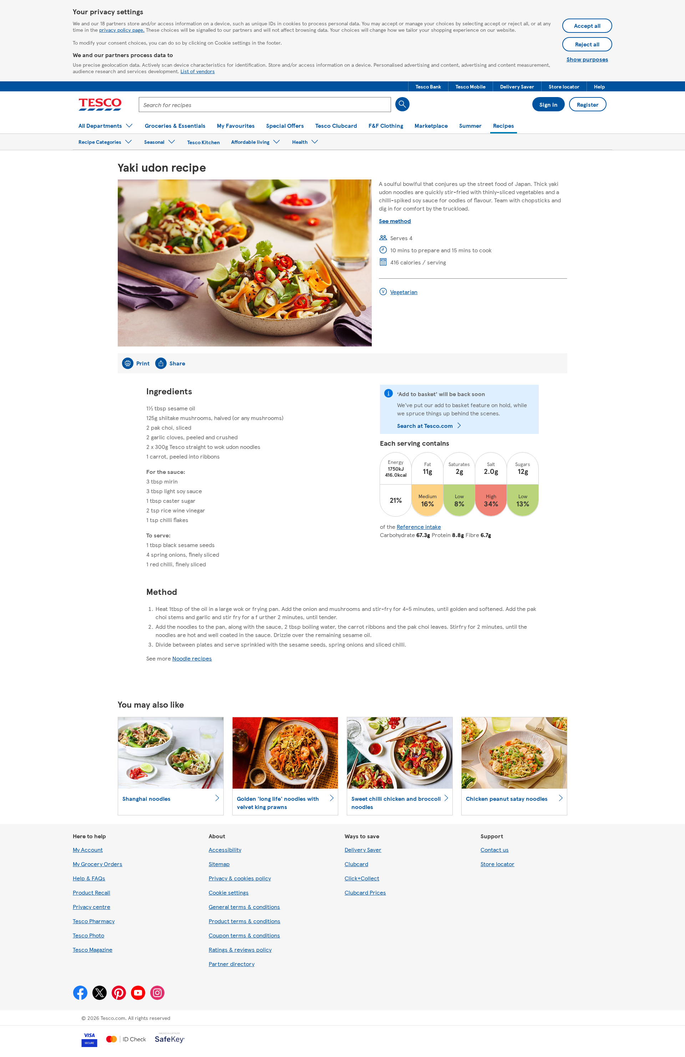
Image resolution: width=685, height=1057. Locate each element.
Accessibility (225, 849)
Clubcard (356, 864)
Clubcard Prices (365, 892)
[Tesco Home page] (100, 104)
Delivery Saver (363, 849)
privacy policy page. (121, 29)
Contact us (495, 849)
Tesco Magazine (92, 949)
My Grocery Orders (97, 864)
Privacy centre (91, 906)
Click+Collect (362, 878)
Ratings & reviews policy (240, 949)
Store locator (497, 864)
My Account (88, 849)
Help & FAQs (89, 878)
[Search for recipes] (402, 104)
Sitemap (219, 864)
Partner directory (231, 964)
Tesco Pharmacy (94, 921)
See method (395, 221)
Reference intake (419, 526)
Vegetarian (403, 292)
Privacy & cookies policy (240, 878)
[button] (428, 86)
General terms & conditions (244, 906)
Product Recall (91, 892)
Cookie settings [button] (229, 892)
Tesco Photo (88, 935)
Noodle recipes (192, 658)
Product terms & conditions (244, 921)
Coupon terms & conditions (244, 935)
